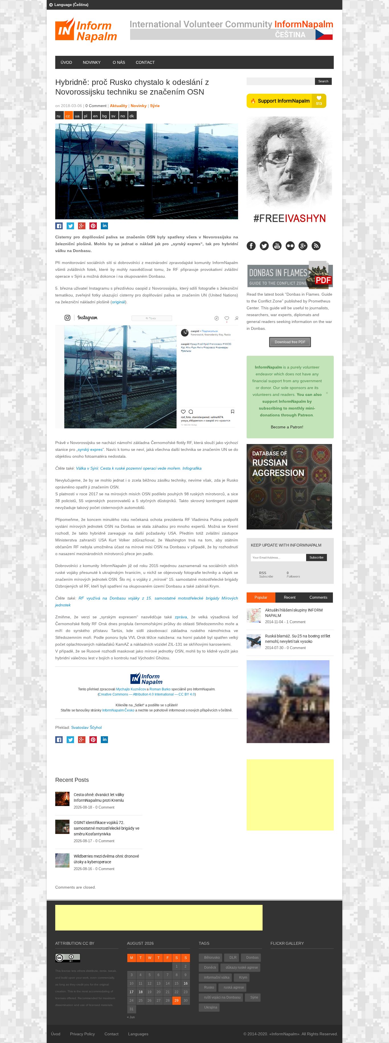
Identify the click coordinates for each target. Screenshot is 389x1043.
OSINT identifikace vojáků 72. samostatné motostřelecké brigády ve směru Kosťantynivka (106, 828)
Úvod (66, 62)
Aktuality (118, 105)
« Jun (131, 1017)
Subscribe (266, 574)
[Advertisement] (290, 795)
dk (132, 116)
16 (186, 983)
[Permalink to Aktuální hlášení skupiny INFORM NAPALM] (254, 615)
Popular (261, 597)
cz (68, 116)
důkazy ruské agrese (242, 968)
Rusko (209, 987)
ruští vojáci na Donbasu (222, 997)
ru (58, 116)
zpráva (181, 617)
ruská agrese (234, 987)
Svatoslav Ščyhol (86, 727)
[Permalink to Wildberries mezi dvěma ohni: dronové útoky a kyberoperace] (62, 860)
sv (113, 116)
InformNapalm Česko (118, 710)
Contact (145, 62)
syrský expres (90, 449)
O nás (119, 62)
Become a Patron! (287, 427)
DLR (233, 958)
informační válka (217, 977)
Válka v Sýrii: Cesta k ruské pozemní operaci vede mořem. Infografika (139, 468)
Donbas (252, 958)
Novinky (92, 62)
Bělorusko (212, 958)
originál (118, 302)
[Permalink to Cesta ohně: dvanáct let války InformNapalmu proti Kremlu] (62, 798)
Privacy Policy (82, 1034)
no (122, 116)
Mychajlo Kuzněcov (131, 689)
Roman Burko (160, 689)
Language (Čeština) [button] (71, 5)
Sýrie (155, 105)
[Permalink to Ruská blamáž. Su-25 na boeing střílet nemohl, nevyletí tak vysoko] (254, 641)
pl (85, 116)
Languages (138, 1034)
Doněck (210, 968)
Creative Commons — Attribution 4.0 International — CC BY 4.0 (147, 694)
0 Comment (96, 105)
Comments (318, 597)
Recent (290, 597)
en (95, 116)
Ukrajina (210, 1007)
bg (104, 116)
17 (132, 992)
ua (77, 116)
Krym (243, 977)
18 (141, 992)
